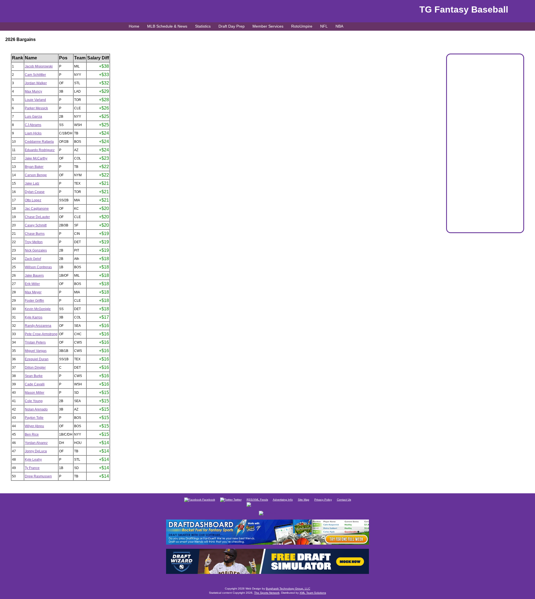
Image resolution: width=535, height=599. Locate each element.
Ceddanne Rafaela (39, 142)
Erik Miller (32, 284)
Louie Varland (35, 100)
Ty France (32, 468)
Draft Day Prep (231, 26)
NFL (324, 26)
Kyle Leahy (33, 460)
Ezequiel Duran (36, 359)
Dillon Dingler (35, 367)
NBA (339, 26)
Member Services (267, 26)
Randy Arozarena (38, 326)
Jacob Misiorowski (39, 66)
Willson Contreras (38, 267)
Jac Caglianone (37, 209)
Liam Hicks (33, 133)
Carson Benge (36, 175)
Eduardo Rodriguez (40, 150)
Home (134, 26)
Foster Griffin (34, 301)
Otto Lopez (33, 200)
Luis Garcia (33, 117)
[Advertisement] (485, 146)
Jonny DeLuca (36, 451)
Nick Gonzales (36, 250)
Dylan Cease (35, 192)
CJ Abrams (33, 125)
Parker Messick (36, 108)
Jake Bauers (34, 275)
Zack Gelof (33, 259)
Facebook (208, 499)
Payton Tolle (34, 418)
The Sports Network (266, 592)
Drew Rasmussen (38, 476)
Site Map (303, 499)
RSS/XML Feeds (257, 499)
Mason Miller (34, 393)
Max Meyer (33, 292)
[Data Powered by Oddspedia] (267, 504)
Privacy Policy (323, 499)
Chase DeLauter (37, 217)
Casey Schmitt (36, 225)
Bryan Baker (34, 167)
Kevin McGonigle (38, 309)
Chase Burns (35, 234)
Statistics (203, 26)
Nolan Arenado (36, 409)
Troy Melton (34, 242)
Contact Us (344, 499)
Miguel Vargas (36, 351)
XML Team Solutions (313, 592)
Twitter (237, 499)
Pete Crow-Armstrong (41, 334)
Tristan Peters (35, 342)
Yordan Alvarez (36, 443)
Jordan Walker (36, 83)
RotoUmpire (301, 26)
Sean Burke (34, 376)
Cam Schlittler (35, 75)
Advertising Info (283, 499)
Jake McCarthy (36, 158)
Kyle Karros (33, 317)
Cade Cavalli (35, 384)
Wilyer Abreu (34, 426)
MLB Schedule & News (167, 26)
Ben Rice (32, 434)
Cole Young (34, 401)
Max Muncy (33, 91)
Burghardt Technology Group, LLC (288, 588)
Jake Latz (32, 183)
